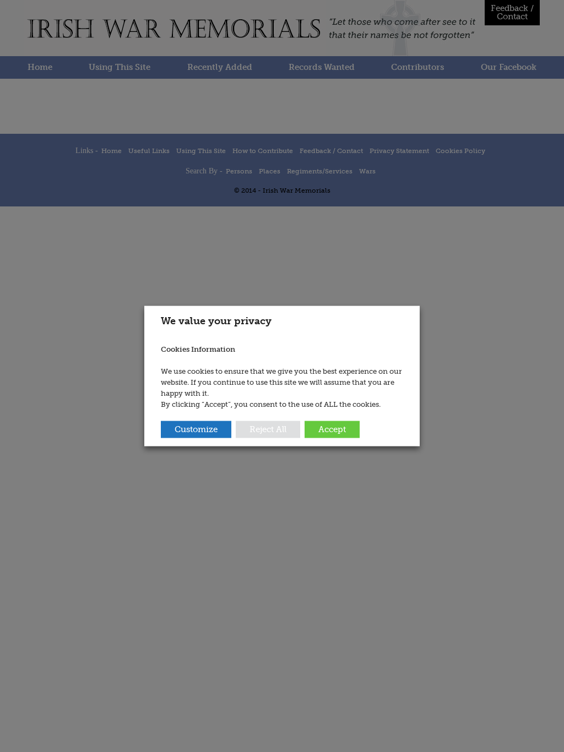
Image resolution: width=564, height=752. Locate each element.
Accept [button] (332, 429)
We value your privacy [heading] (216, 321)
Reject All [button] (268, 429)
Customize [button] (196, 429)
